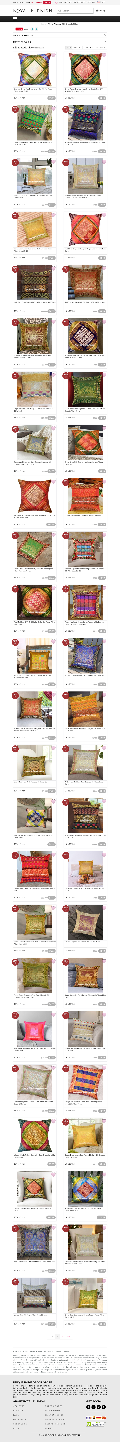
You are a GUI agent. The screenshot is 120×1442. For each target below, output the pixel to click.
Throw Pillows (54, 24)
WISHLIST (63, 2)
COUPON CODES (53, 1406)
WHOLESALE (19, 1419)
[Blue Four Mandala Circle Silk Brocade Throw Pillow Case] (34, 1259)
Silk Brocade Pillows (70, 24)
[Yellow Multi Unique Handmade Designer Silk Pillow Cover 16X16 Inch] (85, 726)
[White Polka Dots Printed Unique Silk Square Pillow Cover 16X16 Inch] (85, 1046)
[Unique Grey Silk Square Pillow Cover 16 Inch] (34, 1312)
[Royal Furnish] (35, 11)
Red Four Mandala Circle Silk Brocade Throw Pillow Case (85, 302)
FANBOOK (18, 1411)
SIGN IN (90, 2)
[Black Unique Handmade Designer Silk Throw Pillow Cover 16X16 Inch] (85, 833)
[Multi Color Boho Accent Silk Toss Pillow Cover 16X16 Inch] (34, 300)
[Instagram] (104, 1407)
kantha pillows (26, 1372)
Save (20, 29)
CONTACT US (20, 1424)
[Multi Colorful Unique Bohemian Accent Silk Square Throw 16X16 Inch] (85, 140)
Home (43, 24)
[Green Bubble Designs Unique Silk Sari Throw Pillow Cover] (34, 1206)
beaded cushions (39, 1372)
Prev (51, 1337)
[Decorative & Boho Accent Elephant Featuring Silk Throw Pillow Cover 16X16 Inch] (85, 1259)
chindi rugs (63, 1392)
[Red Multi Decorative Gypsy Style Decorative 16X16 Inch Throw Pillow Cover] (34, 513)
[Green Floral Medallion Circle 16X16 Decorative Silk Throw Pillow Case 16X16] (34, 939)
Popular (77, 48)
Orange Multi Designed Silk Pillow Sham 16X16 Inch (83, 515)
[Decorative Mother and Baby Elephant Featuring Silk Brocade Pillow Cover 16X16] (34, 460)
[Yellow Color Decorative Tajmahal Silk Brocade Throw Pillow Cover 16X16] (34, 246)
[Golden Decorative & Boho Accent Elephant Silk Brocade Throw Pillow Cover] (85, 1153)
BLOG (16, 1428)
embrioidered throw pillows (62, 1369)
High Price (100, 48)
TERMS (48, 1428)
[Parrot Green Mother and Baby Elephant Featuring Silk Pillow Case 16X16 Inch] (34, 566)
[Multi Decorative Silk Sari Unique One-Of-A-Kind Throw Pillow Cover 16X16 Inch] (85, 353)
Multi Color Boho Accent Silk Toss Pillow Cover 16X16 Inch (34, 302)
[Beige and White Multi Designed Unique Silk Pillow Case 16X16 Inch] (34, 406)
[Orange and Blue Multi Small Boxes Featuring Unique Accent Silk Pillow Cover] (85, 1099)
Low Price (88, 48)
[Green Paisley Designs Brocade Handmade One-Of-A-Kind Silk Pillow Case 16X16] (85, 86)
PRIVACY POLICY (54, 1415)
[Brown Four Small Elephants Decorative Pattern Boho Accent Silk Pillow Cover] (34, 353)
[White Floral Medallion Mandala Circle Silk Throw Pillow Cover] (85, 779)
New (69, 48)
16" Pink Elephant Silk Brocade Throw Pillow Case (82, 942)
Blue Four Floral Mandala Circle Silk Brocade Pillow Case (85, 675)
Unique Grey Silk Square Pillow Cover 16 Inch (30, 1315)
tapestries (88, 1392)
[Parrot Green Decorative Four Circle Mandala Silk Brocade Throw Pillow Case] (34, 993)
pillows (80, 1392)
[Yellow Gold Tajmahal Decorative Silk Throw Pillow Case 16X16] (85, 886)
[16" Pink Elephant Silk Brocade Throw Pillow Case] (85, 939)
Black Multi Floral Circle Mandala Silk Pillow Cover (31, 782)
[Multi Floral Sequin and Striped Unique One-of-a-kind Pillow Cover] (85, 246)
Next (69, 1337)
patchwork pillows (93, 1369)
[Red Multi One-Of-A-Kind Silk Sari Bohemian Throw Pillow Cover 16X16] (34, 620)
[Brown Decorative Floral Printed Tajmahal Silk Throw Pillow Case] (85, 993)
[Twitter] (93, 1407)
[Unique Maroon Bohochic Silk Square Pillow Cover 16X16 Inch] (34, 886)
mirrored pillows (53, 1372)
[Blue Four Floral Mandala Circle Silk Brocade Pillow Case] (85, 673)
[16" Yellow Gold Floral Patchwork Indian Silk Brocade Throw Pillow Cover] (34, 673)
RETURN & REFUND (55, 1424)
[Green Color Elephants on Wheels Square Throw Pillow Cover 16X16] (85, 1312)
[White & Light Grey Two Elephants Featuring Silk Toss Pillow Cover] (34, 193)
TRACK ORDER (53, 1411)
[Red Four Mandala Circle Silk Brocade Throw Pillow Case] (85, 300)
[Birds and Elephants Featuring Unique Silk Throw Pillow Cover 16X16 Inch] (34, 1099)
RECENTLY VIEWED (77, 2)
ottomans (50, 1395)
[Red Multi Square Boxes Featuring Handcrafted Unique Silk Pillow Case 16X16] (85, 566)
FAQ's (16, 1415)
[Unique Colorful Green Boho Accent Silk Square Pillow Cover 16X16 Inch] (34, 140)
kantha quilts (27, 1395)
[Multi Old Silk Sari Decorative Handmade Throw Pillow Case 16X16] (34, 833)
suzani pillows (79, 1369)
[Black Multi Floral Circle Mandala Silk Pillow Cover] (34, 779)
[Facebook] (88, 1407)
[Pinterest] (99, 1407)
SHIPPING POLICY (55, 1419)
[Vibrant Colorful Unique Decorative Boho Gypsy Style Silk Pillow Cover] (34, 1153)
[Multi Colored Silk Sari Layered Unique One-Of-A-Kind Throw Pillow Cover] (85, 1206)
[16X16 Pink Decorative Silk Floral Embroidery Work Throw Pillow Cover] (34, 1046)
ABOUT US (18, 1406)
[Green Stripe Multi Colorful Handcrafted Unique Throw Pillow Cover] (85, 460)
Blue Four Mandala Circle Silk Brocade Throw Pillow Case (34, 1262)
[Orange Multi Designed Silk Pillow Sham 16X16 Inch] (85, 513)
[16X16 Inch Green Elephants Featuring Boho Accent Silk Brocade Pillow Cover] (85, 406)
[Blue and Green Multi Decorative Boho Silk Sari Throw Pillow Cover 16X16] (34, 86)
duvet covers (60, 1395)
